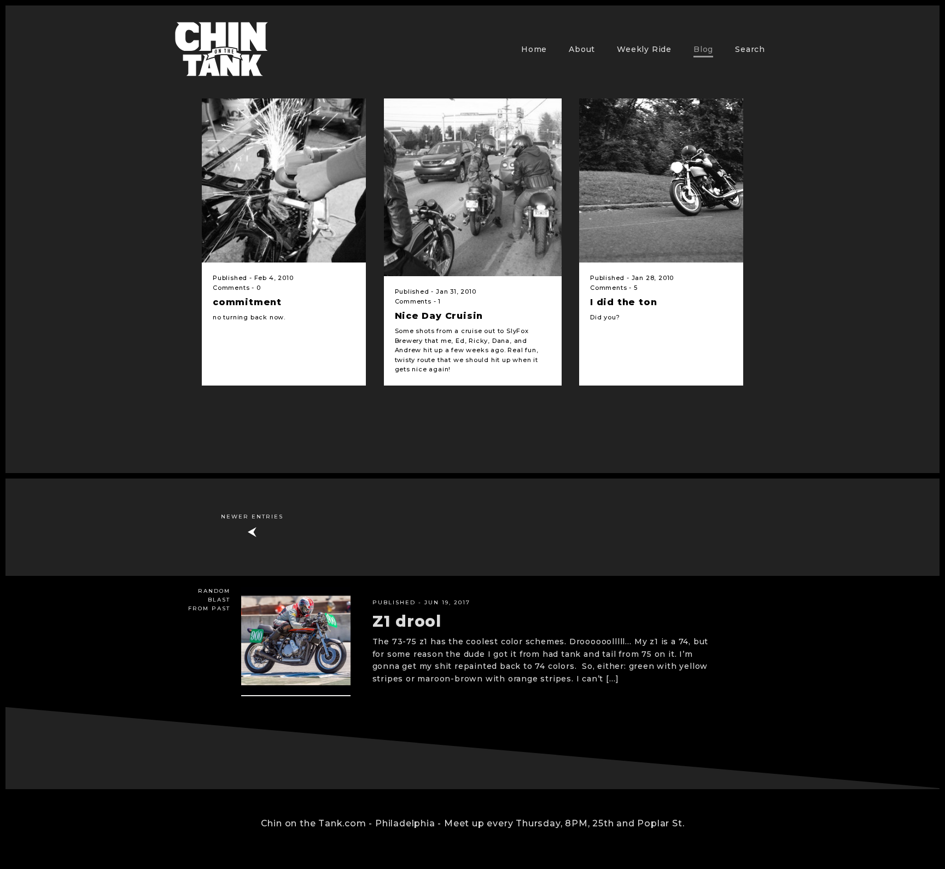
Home (534, 49)
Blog (703, 49)
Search (750, 49)
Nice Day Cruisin (439, 316)
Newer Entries (252, 516)
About (582, 49)
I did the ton (623, 302)
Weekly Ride (644, 49)
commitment (247, 302)
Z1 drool (406, 621)
